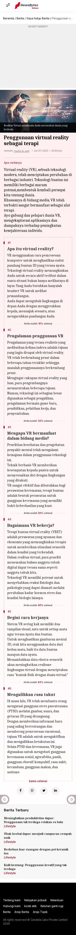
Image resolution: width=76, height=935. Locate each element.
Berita (20, 18)
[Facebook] (20, 791)
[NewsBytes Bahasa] (26, 5)
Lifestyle (10, 826)
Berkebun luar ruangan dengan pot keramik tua (36, 851)
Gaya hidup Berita (38, 18)
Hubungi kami (11, 906)
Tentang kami (11, 900)
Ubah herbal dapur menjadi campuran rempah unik (38, 836)
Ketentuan (56, 900)
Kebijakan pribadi (35, 900)
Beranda (8, 18)
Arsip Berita (21, 912)
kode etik (30, 906)
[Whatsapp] (32, 791)
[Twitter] (44, 791)
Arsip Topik (40, 912)
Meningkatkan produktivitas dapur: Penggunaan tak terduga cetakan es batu (33, 820)
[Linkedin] (55, 791)
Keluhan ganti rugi (52, 906)
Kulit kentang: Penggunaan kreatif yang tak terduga (35, 867)
